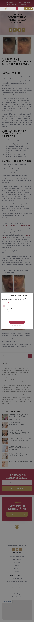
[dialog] (17, 311)
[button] (17, 8)
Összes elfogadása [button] (17, 322)
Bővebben (10, 302)
